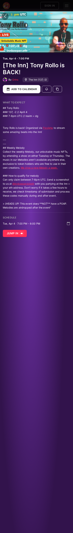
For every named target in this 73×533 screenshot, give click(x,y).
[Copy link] (57, 89)
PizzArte (48, 127)
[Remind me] (46, 89)
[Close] (5, 16)
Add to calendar (24, 89)
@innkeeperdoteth (23, 183)
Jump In (12, 233)
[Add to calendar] (68, 223)
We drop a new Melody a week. (39, 167)
